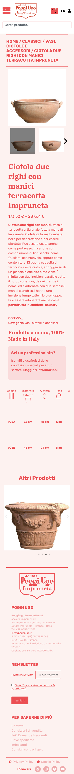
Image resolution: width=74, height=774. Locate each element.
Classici (32, 41)
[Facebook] (38, 769)
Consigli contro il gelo (27, 749)
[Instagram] (46, 769)
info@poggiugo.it (21, 632)
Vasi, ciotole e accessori (41, 323)
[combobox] (37, 25)
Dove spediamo (22, 740)
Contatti (17, 726)
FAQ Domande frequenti (29, 735)
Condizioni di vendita (27, 730)
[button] (66, 141)
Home (12, 41)
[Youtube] (63, 769)
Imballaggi (19, 745)
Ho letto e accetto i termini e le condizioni (33, 686)
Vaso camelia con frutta (43, 511)
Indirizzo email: (22, 675)
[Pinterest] (54, 769)
